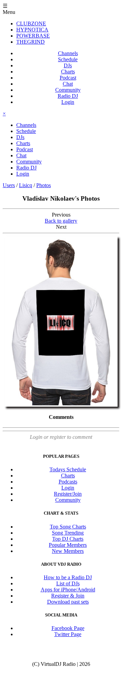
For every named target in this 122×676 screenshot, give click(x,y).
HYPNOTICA (32, 29)
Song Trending (68, 533)
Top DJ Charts (67, 539)
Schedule (68, 59)
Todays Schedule (67, 469)
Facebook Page (68, 628)
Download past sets (68, 602)
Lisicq (25, 185)
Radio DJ (68, 96)
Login (67, 102)
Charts (68, 71)
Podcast (68, 78)
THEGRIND (30, 42)
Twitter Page (67, 634)
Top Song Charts (68, 526)
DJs (68, 65)
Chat (68, 84)
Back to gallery (61, 221)
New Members (68, 551)
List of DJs (68, 583)
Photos (43, 185)
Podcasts (68, 482)
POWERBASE (33, 36)
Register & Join (67, 596)
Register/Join (68, 494)
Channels (68, 53)
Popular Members (68, 545)
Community (68, 90)
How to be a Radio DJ (68, 577)
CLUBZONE (31, 23)
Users (9, 185)
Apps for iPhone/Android (68, 589)
